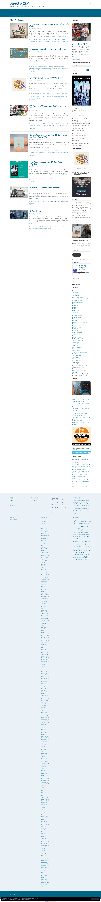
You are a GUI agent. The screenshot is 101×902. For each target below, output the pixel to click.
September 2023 (45, 579)
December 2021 (45, 615)
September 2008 (45, 886)
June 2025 (43, 543)
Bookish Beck (75, 307)
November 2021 (45, 617)
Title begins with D (41, 95)
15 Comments (32, 229)
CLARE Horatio (46, 150)
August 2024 (44, 560)
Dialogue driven (52, 68)
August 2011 (44, 826)
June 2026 (43, 523)
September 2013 (45, 783)
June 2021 (43, 625)
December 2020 (45, 635)
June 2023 (43, 584)
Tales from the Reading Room (79, 352)
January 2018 (44, 695)
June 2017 (43, 707)
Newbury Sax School (77, 373)
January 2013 (44, 797)
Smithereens (75, 474)
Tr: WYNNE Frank (57, 95)
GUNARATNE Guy (61, 65)
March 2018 (44, 691)
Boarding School (55, 125)
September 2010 (45, 845)
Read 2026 (39, 11)
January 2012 (44, 817)
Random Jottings (76, 342)
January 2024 (44, 572)
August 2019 (44, 663)
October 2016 (44, 720)
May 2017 (43, 709)
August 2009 (44, 867)
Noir (77, 544)
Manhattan (41, 126)
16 (68, 504)
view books (87, 275)
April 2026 (43, 526)
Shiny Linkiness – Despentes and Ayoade (46, 77)
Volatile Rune (75, 357)
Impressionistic (64, 68)
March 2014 (44, 773)
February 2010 (44, 857)
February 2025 (44, 550)
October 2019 (44, 659)
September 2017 (45, 702)
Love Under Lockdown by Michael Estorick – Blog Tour (47, 163)
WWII (79, 559)
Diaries (42, 152)
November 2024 (45, 555)
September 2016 (45, 722)
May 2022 (43, 606)
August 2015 (44, 744)
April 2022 (43, 608)
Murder (45, 126)
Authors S (40, 150)
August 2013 (44, 785)
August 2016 (44, 724)
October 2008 (44, 884)
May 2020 (43, 647)
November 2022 (45, 596)
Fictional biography (58, 96)
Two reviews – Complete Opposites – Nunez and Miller (49, 24)
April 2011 (43, 833)
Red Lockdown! (35, 211)
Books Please (75, 310)
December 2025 (45, 533)
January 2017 (44, 715)
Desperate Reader (77, 317)
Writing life (31, 154)
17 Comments (32, 43)
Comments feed (13, 504)
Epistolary (51, 96)
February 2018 (44, 693)
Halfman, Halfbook (76, 327)
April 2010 (43, 853)
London (87, 536)
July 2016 (43, 726)
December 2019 (45, 656)
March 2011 (44, 835)
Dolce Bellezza (76, 318)
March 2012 (44, 814)
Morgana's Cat (76, 368)
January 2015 (44, 756)
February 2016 (44, 734)
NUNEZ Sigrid (65, 39)
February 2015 (44, 754)
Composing (46, 68)
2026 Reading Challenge (81, 266)
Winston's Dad (76, 358)
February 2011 (44, 836)
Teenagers (81, 557)
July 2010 (43, 848)
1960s (43, 96)
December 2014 (45, 758)
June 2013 (43, 789)
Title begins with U (49, 95)
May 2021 (43, 627)
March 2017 (44, 712)
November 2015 (45, 739)
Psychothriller (37, 228)
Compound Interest (77, 365)
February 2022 (44, 611)
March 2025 (44, 548)
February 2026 (44, 530)
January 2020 (44, 654)
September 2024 (45, 559)
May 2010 (43, 852)
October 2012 (44, 802)
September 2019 (45, 661)
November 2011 (45, 821)
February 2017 (44, 714)
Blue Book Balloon (76, 304)
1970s (81, 521)
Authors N (41, 39)
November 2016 (45, 719)
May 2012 (43, 811)
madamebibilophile (76, 469)
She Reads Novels (76, 347)
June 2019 (43, 666)
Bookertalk (75, 305)
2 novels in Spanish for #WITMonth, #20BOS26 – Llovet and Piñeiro (81, 461)
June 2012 (43, 809)
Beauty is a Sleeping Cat (78, 302)
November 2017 (45, 698)
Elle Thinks (74, 320)
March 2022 (44, 610)
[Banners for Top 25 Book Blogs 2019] (81, 488)
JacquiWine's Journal (77, 332)
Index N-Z (57, 11)
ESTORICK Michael (37, 178)
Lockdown (51, 41)
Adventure (88, 521)
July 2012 (43, 807)
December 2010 (45, 840)
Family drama (85, 532)
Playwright (38, 98)
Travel (67, 41)
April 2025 (43, 547)
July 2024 (43, 562)
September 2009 (45, 865)
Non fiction (83, 544)
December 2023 (45, 574)
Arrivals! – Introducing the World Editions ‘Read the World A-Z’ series (81, 481)
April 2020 (43, 649)
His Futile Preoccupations (78, 328)
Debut (77, 529)
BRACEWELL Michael (47, 65)
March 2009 (44, 875)
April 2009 (43, 874)
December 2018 (45, 676)
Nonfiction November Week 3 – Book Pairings (48, 49)
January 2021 (44, 634)
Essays (45, 152)
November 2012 (45, 800)
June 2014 (43, 768)
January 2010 (44, 858)
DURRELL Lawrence (50, 39)
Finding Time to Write (77, 325)
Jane (73, 480)
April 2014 (43, 772)
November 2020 (45, 637)
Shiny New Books (32, 95)
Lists (30, 69)
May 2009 (43, 872)
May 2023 (43, 586)
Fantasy (75, 534)
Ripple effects (75, 345)
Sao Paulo (49, 126)
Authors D (40, 93)
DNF (45, 39)
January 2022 (44, 613)
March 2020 (44, 651)
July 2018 (43, 685)
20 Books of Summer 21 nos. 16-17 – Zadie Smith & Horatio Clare (48, 135)
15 (65, 504)
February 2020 (44, 652)
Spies (75, 557)
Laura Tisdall (75, 335)
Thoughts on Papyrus (77, 353)
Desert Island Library (18, 15)
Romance (77, 550)
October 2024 (44, 557)
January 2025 (44, 552)
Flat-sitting (43, 41)
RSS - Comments (13, 519)
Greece (47, 41)
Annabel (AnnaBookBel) (79, 44)
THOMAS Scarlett (39, 125)
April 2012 (43, 812)
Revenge (45, 228)
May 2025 (43, 545)
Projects (77, 11)
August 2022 (44, 601)
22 (65, 506)
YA (85, 559)
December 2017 (45, 697)
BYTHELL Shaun (41, 201)
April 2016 (43, 731)
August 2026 (44, 519)
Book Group (67, 11)
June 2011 (43, 829)
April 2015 (43, 751)
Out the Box (16, 894)
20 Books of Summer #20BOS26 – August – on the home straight (81, 476)
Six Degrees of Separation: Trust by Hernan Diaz (47, 107)
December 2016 (45, 717)
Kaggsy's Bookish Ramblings (79, 334)
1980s (36, 68)
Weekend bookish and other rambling (44, 187)
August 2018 (44, 683)
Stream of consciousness (55, 69)
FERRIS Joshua (36, 123)
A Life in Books (75, 295)
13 (60, 504)
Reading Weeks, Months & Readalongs (45, 66)
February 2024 (44, 571)
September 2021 (45, 620)
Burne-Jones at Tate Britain (79, 406)
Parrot (59, 41)
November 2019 (45, 657)
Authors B (35, 65)
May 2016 (43, 729)
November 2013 (45, 780)
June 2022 (43, 605)
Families (77, 532)
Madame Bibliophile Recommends (80, 338)
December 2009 (45, 860)
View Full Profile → (76, 59)
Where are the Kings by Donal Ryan (81, 510)
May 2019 (43, 668)
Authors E (40, 65)
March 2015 (44, 753)
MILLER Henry (58, 39)
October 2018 (44, 680)
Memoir (53, 152)
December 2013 (45, 778)
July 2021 (43, 623)
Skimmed (63, 41)
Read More (63, 36)
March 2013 (44, 794)
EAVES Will (54, 65)
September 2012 (45, 804)
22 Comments (32, 155)
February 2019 (44, 673)
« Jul (53, 512)
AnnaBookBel (19, 3)
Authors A (35, 93)
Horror (75, 536)
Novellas (77, 546)
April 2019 (43, 669)
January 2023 (44, 593)
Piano (42, 69)
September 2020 (45, 640)
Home (13, 11)
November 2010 (45, 841)
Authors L (35, 226)
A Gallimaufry (75, 294)
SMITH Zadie (57, 150)
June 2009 (43, 870)
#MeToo (34, 96)
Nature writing (65, 152)
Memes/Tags (51, 123)
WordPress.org (13, 505)
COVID (58, 201)
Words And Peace (76, 360)
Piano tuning (46, 69)
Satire (84, 550)
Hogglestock (75, 330)
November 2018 (45, 678)
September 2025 (45, 538)
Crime (60, 125)
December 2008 (45, 880)
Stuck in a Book (76, 350)
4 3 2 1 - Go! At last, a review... (79, 415)
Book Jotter (75, 308)
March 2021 (44, 630)
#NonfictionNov (60, 66)
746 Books (75, 292)
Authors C (35, 150)
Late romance (65, 178)
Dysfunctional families (79, 530)
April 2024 (43, 567)
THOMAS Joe (32, 125)
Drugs (83, 529)
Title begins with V (33, 41)
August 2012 (44, 806)
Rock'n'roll (85, 548)
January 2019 (44, 674)
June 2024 (43, 564)
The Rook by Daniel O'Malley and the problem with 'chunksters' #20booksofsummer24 (81, 419)
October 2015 (44, 741)
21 (62, 506)
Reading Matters (76, 343)
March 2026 (44, 528)
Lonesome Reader (76, 337)
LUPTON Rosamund (44, 123)
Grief (86, 534)
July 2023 (43, 582)
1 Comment (31, 181)
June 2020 (43, 645)
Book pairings (41, 68)
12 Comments (32, 71)
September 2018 (45, 681)
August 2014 (44, 765)
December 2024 (45, 554)
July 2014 (43, 766)
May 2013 (43, 790)
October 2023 (44, 577)
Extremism (60, 226)
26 (57, 507)
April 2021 (43, 628)
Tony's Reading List (77, 355)
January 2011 (44, 838)
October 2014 (44, 761)
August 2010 (44, 846)
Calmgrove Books (76, 314)
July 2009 (43, 869)
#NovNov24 (32, 68)
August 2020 (44, 642)
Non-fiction (51, 150)
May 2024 (43, 565)
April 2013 (43, 792)
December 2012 (45, 799)
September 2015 (45, 743)
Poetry (88, 546)
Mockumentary (32, 98)
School (49, 228)
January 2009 (44, 879)
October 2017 (44, 700)
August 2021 (44, 622)
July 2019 (43, 664)
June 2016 (43, 727)
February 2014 (44, 775)
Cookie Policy (26, 899)
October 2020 (44, 639)
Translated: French (65, 95)
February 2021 (44, 632)
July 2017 (43, 705)
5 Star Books (36, 39)
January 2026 (44, 531)
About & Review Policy (25, 11)
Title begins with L (33, 152)
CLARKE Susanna (49, 201)
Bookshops (35, 201)
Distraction (58, 68)
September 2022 (45, 600)
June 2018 (43, 686)
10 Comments (32, 128)
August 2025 (44, 540)
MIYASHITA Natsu (33, 66)
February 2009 (44, 877)
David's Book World (77, 315)
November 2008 (45, 882)
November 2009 (45, 862)
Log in (11, 500)
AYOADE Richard (46, 93)
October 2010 (44, 843)
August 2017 (44, 703)
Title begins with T (50, 226)
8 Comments (32, 99)
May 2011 (43, 831)
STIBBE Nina (66, 123)
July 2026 (43, 521)
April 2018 (43, 690)
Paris (83, 546)
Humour (80, 536)
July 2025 (43, 542)
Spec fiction (86, 554)
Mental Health (59, 152)
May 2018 (43, 688)
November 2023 (45, 576)
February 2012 (44, 816)
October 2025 (44, 537)
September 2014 (45, 763)
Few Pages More (76, 324)
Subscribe (76, 255)
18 (55, 506)
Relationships (77, 548)
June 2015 (43, 748)
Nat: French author (63, 93)
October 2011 (44, 823)
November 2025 (45, 535)
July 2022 (43, 603)
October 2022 (44, 598)
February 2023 (44, 591)
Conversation (59, 178)
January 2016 (44, 736)
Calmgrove (75, 312)
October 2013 (44, 782)
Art (75, 523)
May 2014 (43, 770)
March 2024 (44, 569)
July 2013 (43, 787)
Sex (87, 550)
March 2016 (44, 732)
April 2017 (43, 710)
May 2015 (43, 749)
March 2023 (44, 589)
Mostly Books (75, 370)
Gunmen (65, 226)
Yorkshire (36, 154)
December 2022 (45, 594)
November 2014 (45, 760)
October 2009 (44, 863)
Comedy (81, 523)
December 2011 (45, 819)
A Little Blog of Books (77, 297)
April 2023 (43, 588)
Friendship (81, 534)
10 (52, 504)
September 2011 (45, 824)
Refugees (42, 228)
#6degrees (49, 125)
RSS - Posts (12, 517)
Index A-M (48, 11)
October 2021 (44, 618)
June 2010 (43, 850)
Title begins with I (64, 150)
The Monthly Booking (77, 340)
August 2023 (44, 581)
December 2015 (45, 737)
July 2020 (43, 644)
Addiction (47, 96)
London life (38, 69)
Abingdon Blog (75, 363)
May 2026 (43, 525)
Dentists (63, 125)
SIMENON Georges (59, 123)
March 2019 (44, 671)
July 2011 (43, 828)
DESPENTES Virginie (54, 93)
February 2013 (44, 795)
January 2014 (44, 777)
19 (57, 506)
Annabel (78, 269)
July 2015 (43, 746)
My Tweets (75, 281)
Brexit (54, 178)
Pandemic (56, 41)
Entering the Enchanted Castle (79, 322)
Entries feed (12, 502)
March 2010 (44, 855)
